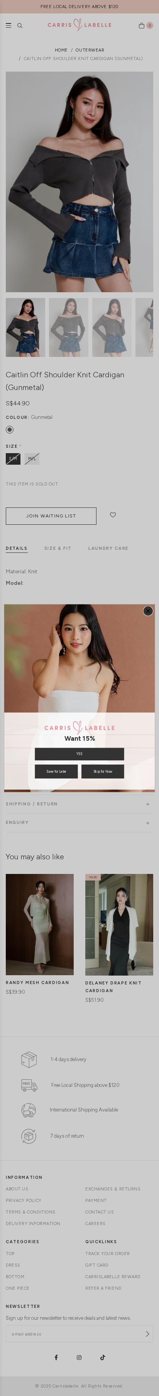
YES (79, 754)
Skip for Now (102, 771)
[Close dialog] (148, 610)
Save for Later (56, 771)
